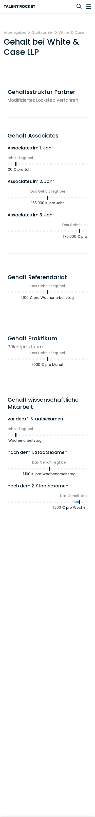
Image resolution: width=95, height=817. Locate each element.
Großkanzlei (42, 32)
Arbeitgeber (15, 32)
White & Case (72, 32)
